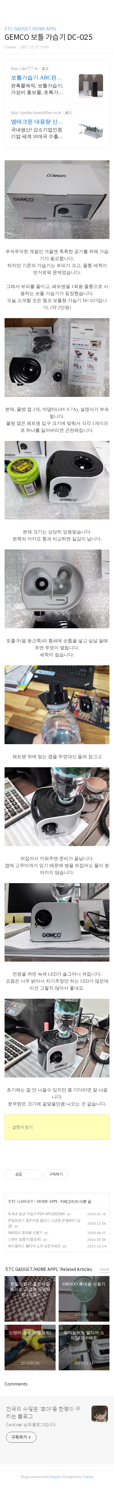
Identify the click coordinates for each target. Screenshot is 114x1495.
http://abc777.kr (24, 68)
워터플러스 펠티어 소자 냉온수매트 (34, 1246)
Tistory (87, 1477)
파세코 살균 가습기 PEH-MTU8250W (36, 1214)
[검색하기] (106, 7)
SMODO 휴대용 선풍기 (25, 1232)
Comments (16, 1384)
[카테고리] (7, 7)
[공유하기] (27, 1174)
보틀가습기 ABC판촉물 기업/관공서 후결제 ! (38, 78)
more (104, 1269)
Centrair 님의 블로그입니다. (31, 1424)
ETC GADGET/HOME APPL (31, 29)
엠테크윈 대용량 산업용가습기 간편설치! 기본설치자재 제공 (38, 122)
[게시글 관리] (35, 1174)
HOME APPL (47, 1201)
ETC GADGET (21, 1201)
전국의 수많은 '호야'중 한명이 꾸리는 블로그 (43, 1413)
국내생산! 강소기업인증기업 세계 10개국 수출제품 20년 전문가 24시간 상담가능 (37, 133)
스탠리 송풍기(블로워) (24, 1239)
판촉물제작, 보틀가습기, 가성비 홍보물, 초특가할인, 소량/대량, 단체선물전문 (38, 89)
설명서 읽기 (22, 1127)
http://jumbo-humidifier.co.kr (36, 112)
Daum (55, 1477)
